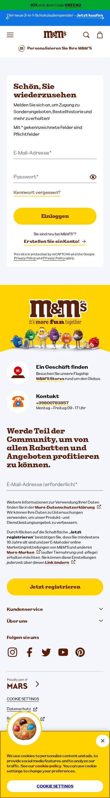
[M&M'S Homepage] (55, 35)
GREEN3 (73, 5)
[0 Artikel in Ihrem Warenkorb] (99, 35)
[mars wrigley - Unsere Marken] (24, 684)
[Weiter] (102, 18)
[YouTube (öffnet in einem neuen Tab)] (63, 652)
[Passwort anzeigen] (93, 177)
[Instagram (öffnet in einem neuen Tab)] (12, 652)
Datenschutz (19, 709)
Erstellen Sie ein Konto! (51, 241)
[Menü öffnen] (10, 35)
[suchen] (86, 35)
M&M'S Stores (50, 378)
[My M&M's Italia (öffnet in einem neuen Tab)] (80, 652)
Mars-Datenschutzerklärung (65, 507)
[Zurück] (8, 18)
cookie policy (48, 766)
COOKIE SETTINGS (23, 699)
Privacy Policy (25, 258)
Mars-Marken (20, 552)
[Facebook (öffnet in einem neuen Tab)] (29, 652)
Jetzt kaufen (89, 15)
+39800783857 (52, 403)
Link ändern (57, 562)
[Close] (102, 741)
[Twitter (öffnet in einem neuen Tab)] (46, 652)
